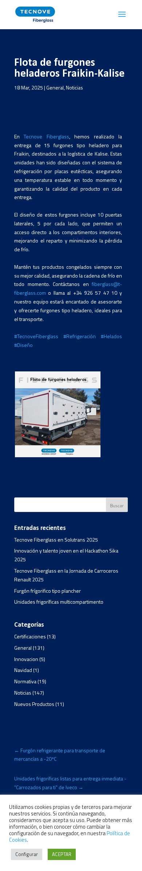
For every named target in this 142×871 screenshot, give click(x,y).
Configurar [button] (26, 854)
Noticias (74, 87)
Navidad (23, 670)
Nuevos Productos (34, 704)
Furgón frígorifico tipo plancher (47, 591)
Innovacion (26, 659)
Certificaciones (30, 636)
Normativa (25, 681)
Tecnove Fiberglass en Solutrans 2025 (56, 539)
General (55, 87)
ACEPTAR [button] (61, 854)
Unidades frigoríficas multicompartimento (58, 602)
